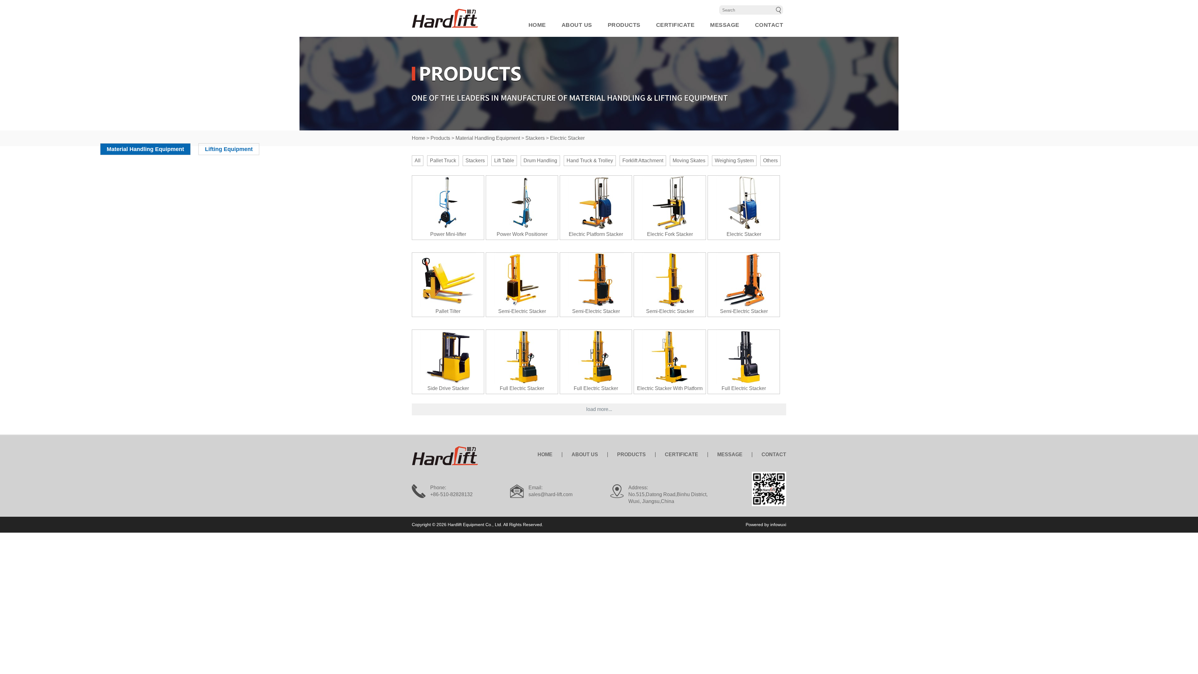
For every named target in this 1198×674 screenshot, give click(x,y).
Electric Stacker (567, 138)
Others (770, 160)
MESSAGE (724, 25)
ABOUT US (577, 25)
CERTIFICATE (675, 25)
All (418, 160)
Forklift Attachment (642, 160)
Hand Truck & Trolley (590, 160)
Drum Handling (540, 160)
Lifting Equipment (229, 149)
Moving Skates (689, 160)
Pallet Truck (443, 160)
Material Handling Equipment (487, 138)
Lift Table (504, 160)
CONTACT (769, 25)
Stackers (535, 138)
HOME (537, 25)
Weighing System (734, 160)
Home (418, 138)
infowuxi (778, 524)
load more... (599, 409)
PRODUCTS (624, 25)
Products (440, 138)
